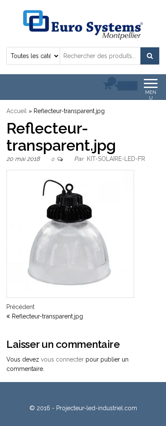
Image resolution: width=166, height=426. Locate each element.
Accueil (16, 111)
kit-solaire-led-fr (116, 158)
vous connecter (62, 359)
